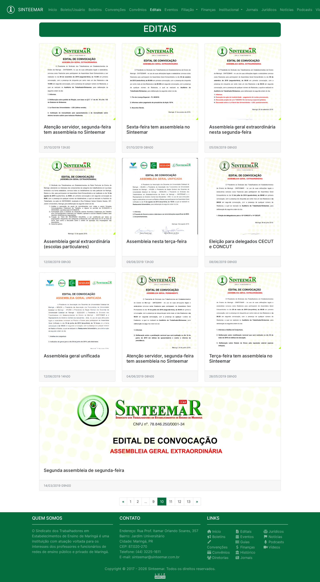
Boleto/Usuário (73, 9)
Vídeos (274, 547)
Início (53, 9)
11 (170, 501)
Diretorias (220, 557)
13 (188, 501)
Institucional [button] (229, 9)
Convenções (115, 9)
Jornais (252, 9)
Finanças (208, 9)
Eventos (171, 9)
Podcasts (304, 9)
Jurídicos (268, 9)
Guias (244, 542)
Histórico (247, 552)
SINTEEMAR (30, 9)
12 (179, 501)
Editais (155, 9)
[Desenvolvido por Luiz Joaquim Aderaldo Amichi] (160, 575)
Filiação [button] (188, 9)
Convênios (138, 9)
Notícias (286, 9)
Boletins (95, 9)
